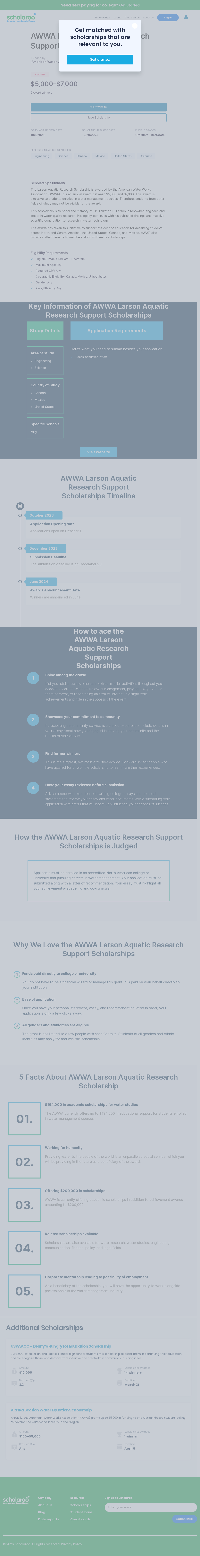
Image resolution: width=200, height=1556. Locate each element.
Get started (100, 59)
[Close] (135, 26)
